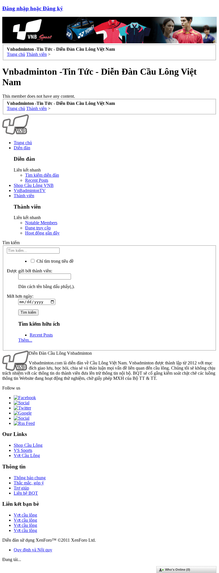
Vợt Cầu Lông (27, 455)
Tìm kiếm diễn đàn (42, 175)
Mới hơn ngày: (20, 296)
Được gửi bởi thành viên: (29, 270)
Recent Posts (36, 180)
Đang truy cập (38, 227)
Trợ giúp (21, 488)
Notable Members (41, 222)
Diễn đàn (22, 147)
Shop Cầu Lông (28, 445)
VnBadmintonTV (30, 190)
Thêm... (25, 340)
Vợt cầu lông (25, 515)
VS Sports (23, 450)
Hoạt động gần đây (42, 233)
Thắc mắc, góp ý (29, 482)
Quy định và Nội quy (33, 549)
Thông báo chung (30, 477)
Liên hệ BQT (26, 493)
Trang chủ (23, 142)
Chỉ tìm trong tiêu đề (54, 261)
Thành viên (24, 195)
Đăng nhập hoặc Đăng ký (32, 8)
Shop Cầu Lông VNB (34, 185)
